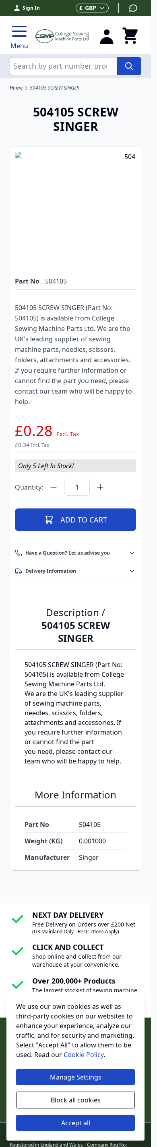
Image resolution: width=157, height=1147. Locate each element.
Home (16, 88)
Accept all (75, 1122)
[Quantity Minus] (54, 487)
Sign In (31, 7)
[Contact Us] (128, 8)
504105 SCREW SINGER (54, 88)
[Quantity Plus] (100, 487)
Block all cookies (76, 1100)
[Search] (129, 66)
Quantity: (29, 487)
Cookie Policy (83, 1054)
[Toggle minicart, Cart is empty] (130, 36)
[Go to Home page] (62, 36)
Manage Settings (75, 1077)
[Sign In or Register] (106, 36)
